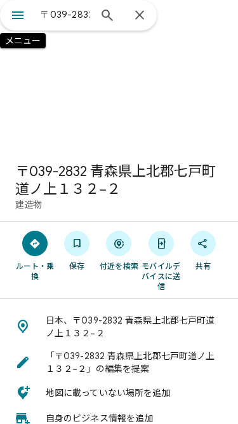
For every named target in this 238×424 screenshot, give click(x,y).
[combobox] (65, 14)
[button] (119, 327)
